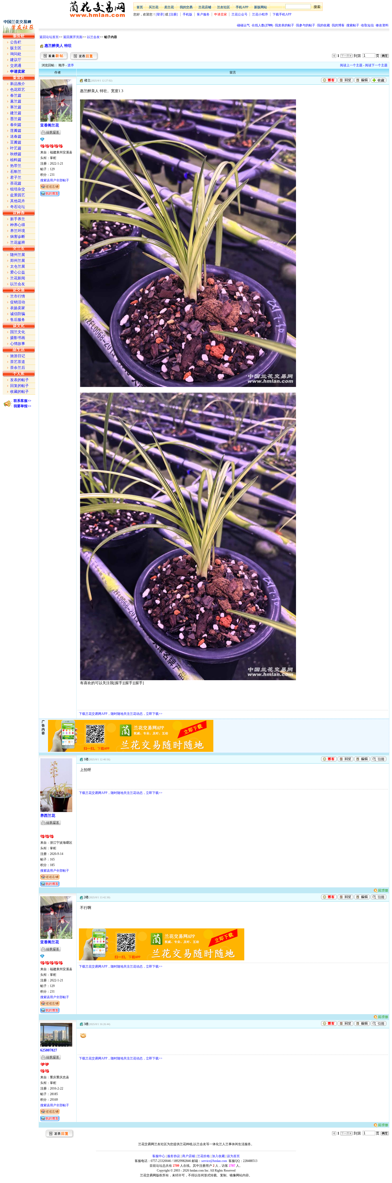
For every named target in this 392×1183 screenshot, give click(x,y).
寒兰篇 (15, 107)
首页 (140, 7)
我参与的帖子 (305, 25)
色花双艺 (17, 90)
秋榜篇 (15, 154)
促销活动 (17, 302)
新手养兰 (17, 219)
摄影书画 (17, 338)
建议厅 (15, 60)
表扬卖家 (17, 308)
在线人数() (262, 25)
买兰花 (153, 7)
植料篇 (15, 160)
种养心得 (17, 225)
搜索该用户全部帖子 (54, 180)
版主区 (15, 48)
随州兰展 (17, 255)
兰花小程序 (260, 14)
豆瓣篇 (15, 142)
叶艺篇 (15, 148)
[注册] (173, 14)
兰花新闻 (17, 278)
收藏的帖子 (19, 392)
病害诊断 (17, 237)
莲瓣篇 (15, 131)
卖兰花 (169, 7)
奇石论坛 (17, 207)
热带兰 (15, 166)
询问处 (15, 54)
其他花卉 (17, 201)
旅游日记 (17, 356)
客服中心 (158, 1156)
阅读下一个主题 (376, 65)
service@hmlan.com (214, 1161)
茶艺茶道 (17, 362)
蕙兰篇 (15, 101)
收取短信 (367, 25)
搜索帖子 (352, 25)
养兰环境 (17, 231)
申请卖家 (220, 14)
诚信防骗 (17, 314)
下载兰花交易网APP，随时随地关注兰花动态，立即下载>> (120, 714)
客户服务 (203, 14)
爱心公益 (17, 272)
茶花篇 (15, 183)
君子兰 (15, 178)
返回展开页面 (72, 37)
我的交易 (186, 7)
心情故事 (17, 344)
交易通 (15, 66)
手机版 (187, 14)
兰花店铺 (204, 7)
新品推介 (17, 84)
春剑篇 (15, 125)
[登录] (160, 14)
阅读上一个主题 (351, 65)
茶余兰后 (17, 368)
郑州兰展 (17, 261)
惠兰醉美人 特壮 (58, 46)
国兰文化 (17, 332)
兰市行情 (17, 296)
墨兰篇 (15, 119)
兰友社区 (223, 7)
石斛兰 (15, 172)
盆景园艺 (17, 195)
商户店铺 (188, 1156)
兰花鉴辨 (17, 242)
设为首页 (233, 1156)
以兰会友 (93, 37)
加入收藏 (218, 1156)
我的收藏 (323, 25)
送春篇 (15, 136)
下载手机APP (282, 14)
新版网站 (260, 7)
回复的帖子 (19, 386)
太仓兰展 (17, 266)
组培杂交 (17, 189)
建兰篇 (15, 113)
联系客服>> (22, 401)
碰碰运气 (243, 25)
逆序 (70, 65)
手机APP (242, 7)
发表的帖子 (19, 380)
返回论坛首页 (49, 37)
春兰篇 (15, 95)
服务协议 (173, 1156)
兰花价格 (203, 1156)
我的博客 (338, 25)
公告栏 (15, 42)
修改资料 (382, 25)
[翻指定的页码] (385, 56)
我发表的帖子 (284, 25)
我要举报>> (22, 406)
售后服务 (17, 320)
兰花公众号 (239, 14)
